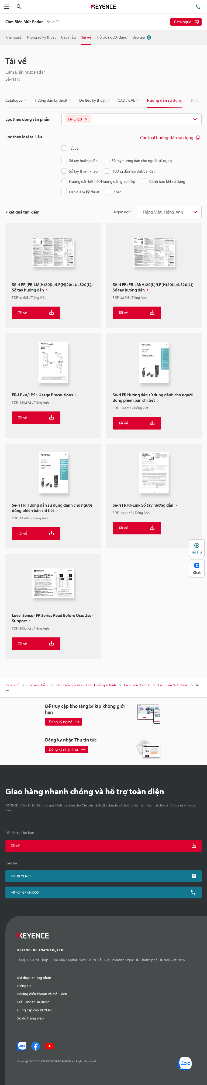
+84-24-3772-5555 (25, 892)
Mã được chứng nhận (34, 977)
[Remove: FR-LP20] (86, 119)
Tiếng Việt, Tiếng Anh (163, 212)
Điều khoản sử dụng (33, 1002)
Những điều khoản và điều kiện (42, 993)
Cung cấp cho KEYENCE (35, 1010)
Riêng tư (24, 985)
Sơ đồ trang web (30, 1018)
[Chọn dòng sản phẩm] (131, 119)
